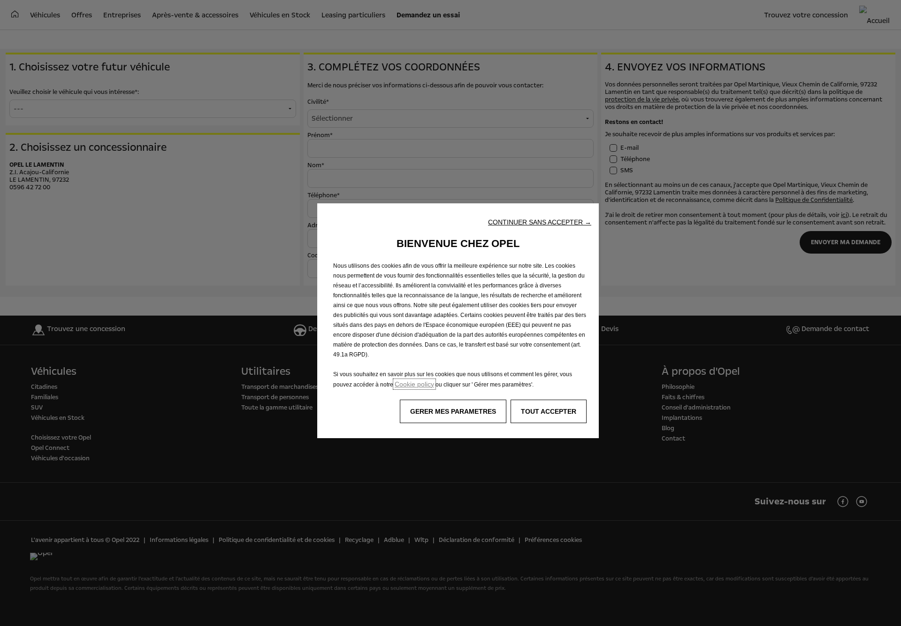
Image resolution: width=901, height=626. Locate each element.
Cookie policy (414, 384)
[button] (539, 222)
